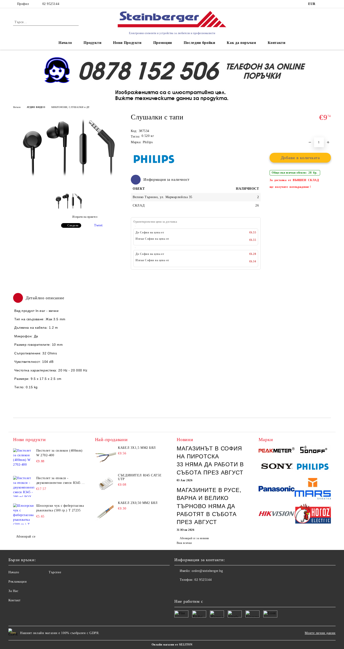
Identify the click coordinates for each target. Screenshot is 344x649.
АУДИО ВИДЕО (36, 107)
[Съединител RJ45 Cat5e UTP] (105, 484)
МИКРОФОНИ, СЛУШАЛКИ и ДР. (70, 107)
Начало (65, 43)
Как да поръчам (241, 43)
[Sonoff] (313, 451)
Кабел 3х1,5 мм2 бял (137, 447)
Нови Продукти (127, 43)
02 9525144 (50, 4)
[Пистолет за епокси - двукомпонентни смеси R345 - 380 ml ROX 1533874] (23, 486)
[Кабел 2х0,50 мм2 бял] (105, 511)
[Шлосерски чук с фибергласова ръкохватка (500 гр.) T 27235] (23, 513)
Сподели (72, 225)
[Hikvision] (277, 514)
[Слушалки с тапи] (69, 182)
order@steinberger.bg (207, 571)
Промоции (162, 43)
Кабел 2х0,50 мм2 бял (137, 503)
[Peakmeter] (277, 450)
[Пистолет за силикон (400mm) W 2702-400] (23, 458)
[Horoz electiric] (313, 514)
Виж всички (184, 543)
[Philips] (313, 467)
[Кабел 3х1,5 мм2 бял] (105, 456)
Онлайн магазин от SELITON (172, 644)
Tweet (98, 225)
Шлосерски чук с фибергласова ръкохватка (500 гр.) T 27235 (60, 508)
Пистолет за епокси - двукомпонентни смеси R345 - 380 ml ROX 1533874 (59, 480)
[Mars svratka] (313, 489)
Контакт (14, 600)
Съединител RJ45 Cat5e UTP (139, 477)
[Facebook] (178, 589)
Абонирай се (25, 536)
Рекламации (17, 581)
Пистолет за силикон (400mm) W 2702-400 (59, 453)
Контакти (276, 43)
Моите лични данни (320, 633)
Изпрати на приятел (84, 216)
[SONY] (277, 467)
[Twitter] (188, 589)
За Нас (13, 591)
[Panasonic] (277, 489)
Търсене (55, 572)
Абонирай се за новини (194, 538)
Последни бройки (199, 43)
